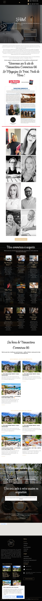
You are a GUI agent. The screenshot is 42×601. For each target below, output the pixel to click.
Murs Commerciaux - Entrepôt (34, 317)
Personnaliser (6, 596)
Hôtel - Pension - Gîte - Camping (33, 265)
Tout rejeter (13, 596)
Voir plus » (3, 381)
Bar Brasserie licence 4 (8, 264)
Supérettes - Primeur (21, 291)
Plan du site (26, 562)
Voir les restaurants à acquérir (21, 27)
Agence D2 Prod (34, 599)
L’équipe (25, 545)
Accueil (25, 541)
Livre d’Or (26, 549)
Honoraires (26, 556)
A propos (26, 543)
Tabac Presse (8, 290)
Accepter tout (20, 596)
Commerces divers (21, 316)
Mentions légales (27, 558)
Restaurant (21, 263)
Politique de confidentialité (30, 560)
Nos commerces (27, 547)
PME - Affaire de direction (8, 317)
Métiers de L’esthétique (34, 291)
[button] (19, 2)
